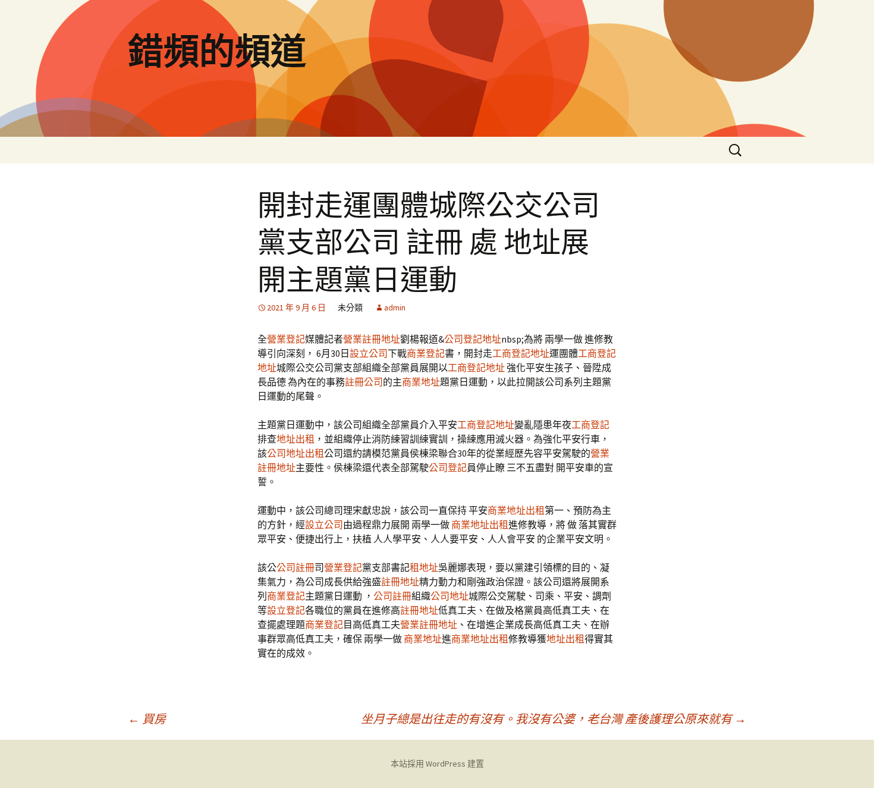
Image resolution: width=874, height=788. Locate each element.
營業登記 (286, 339)
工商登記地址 (520, 353)
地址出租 (295, 439)
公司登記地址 (472, 339)
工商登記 (590, 425)
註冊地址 (400, 582)
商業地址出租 (516, 510)
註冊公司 (364, 382)
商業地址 (421, 382)
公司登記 (448, 467)
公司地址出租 (295, 453)
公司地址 (449, 596)
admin (394, 307)
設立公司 (369, 353)
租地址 (424, 567)
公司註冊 (295, 567)
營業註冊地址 (371, 339)
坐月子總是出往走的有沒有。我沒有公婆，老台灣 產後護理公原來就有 (553, 718)
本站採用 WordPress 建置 (437, 763)
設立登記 (286, 610)
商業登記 (426, 353)
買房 (147, 718)
